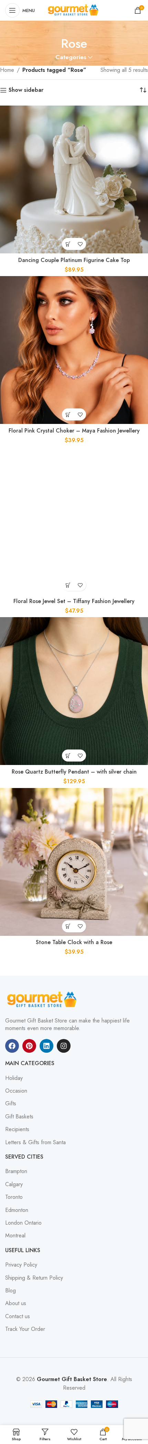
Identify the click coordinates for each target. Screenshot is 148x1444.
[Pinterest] (29, 1046)
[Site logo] (74, 10)
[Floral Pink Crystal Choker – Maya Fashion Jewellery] (74, 350)
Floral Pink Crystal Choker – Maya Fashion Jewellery (74, 431)
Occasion (16, 1091)
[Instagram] (64, 1046)
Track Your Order (25, 1329)
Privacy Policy (21, 1265)
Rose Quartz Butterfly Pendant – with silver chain (74, 772)
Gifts (10, 1103)
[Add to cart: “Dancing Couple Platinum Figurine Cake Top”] (68, 244)
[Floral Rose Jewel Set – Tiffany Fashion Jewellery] (74, 520)
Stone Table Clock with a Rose (74, 942)
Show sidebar (26, 90)
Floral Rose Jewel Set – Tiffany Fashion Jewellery (74, 601)
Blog (10, 1290)
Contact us (17, 1316)
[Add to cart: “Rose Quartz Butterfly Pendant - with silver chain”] (68, 756)
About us (15, 1303)
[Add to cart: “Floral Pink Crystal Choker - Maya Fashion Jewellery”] (68, 414)
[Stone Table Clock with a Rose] (74, 862)
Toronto (14, 1197)
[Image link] (43, 999)
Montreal (15, 1235)
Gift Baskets (19, 1116)
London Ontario (23, 1223)
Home (7, 70)
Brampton (16, 1171)
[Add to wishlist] (80, 244)
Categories (70, 57)
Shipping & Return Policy (34, 1278)
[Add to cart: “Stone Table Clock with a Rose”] (68, 926)
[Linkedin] (46, 1046)
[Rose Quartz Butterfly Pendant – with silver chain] (74, 691)
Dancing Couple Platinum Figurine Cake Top (74, 260)
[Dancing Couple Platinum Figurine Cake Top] (74, 179)
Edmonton (16, 1210)
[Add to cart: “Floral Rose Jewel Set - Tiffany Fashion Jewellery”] (68, 585)
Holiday (14, 1078)
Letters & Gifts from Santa (35, 1142)
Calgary (14, 1184)
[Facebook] (12, 1046)
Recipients (17, 1129)
